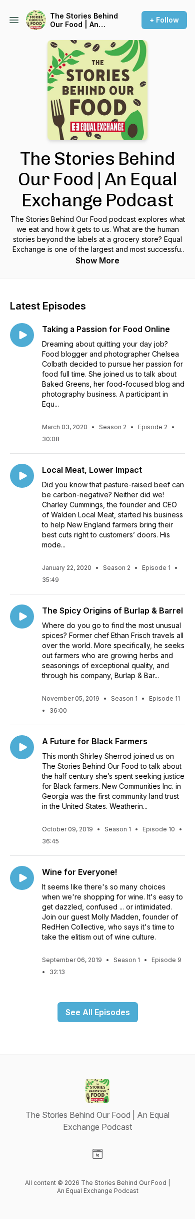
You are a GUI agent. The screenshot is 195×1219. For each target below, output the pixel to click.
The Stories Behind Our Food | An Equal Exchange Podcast (84, 20)
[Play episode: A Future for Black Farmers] (22, 747)
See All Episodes (98, 1012)
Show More (98, 260)
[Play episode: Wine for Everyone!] (22, 878)
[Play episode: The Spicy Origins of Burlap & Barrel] (22, 616)
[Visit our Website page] (97, 1154)
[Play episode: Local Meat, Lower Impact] (22, 476)
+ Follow (164, 20)
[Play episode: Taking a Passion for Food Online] (22, 335)
